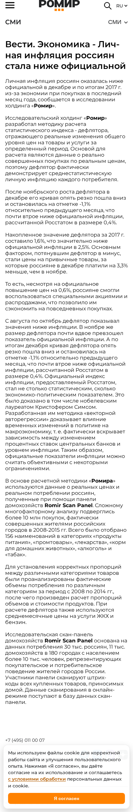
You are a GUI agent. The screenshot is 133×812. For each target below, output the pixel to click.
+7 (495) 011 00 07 (25, 740)
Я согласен (66, 798)
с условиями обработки (37, 779)
